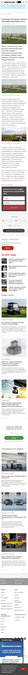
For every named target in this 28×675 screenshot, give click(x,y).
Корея (2, 632)
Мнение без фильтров (7, 608)
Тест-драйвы (4, 598)
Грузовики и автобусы (6, 603)
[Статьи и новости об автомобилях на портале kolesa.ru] (9, 2)
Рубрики (3, 589)
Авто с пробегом (18, 592)
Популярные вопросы (6, 606)
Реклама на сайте (19, 580)
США (2, 624)
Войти (7, 248)
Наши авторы (18, 583)
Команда (3, 580)
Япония (3, 629)
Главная (3, 12)
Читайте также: (9, 255)
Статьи (2, 595)
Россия (2, 619)
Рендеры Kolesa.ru (19, 610)
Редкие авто (17, 607)
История (16, 598)
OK (23, 668)
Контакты (3, 583)
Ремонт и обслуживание (18, 601)
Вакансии (16, 620)
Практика (3, 600)
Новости (9, 12)
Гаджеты (16, 605)
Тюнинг (16, 595)
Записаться (14, 207)
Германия (3, 627)
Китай (2, 621)
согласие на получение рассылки (15, 441)
